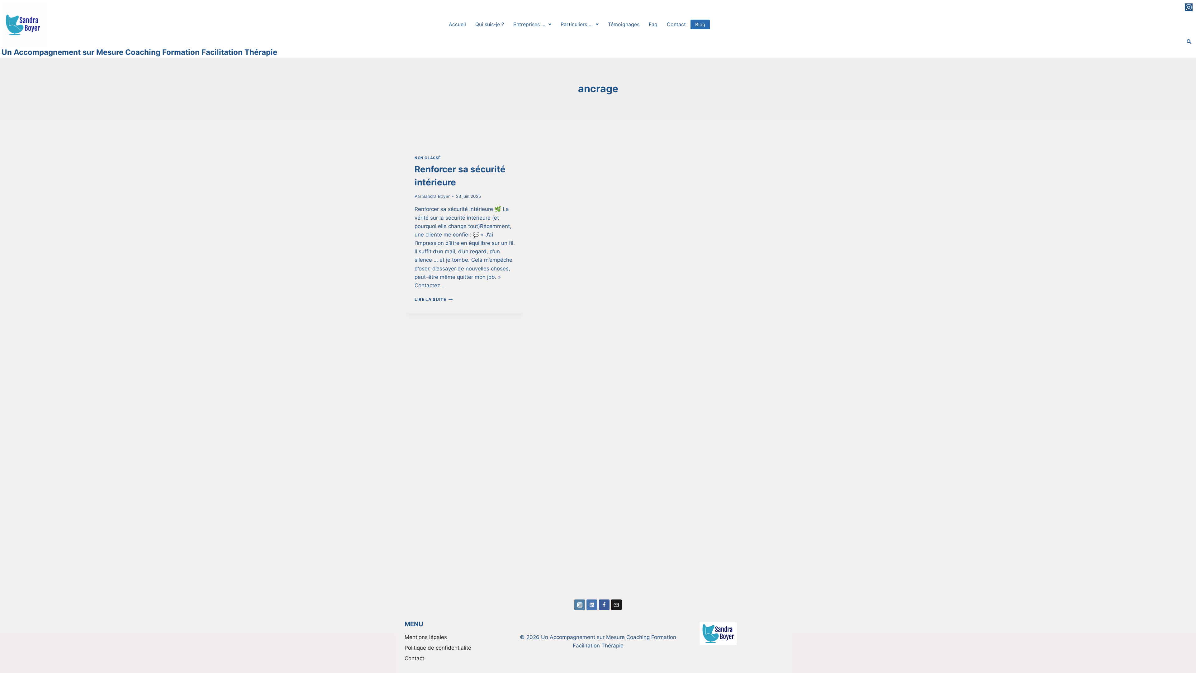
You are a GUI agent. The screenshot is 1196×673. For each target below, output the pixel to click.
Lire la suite (434, 299)
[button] (532, 24)
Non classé (428, 157)
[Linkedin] (591, 604)
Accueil (457, 24)
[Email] (616, 604)
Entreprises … (529, 24)
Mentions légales (426, 637)
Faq (653, 24)
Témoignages (623, 24)
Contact (676, 24)
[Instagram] (1189, 7)
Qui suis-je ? (489, 24)
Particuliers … (577, 24)
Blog (700, 24)
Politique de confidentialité (438, 648)
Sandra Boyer (436, 196)
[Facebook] (604, 604)
